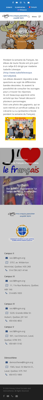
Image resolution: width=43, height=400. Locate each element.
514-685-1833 (15, 293)
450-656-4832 (15, 320)
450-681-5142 (15, 343)
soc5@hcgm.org (17, 331)
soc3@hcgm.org (17, 280)
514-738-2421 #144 (17, 270)
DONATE (9, 7)
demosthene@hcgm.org (21, 362)
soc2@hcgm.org (17, 257)
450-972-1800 (15, 374)
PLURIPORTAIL (20, 7)
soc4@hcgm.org (17, 308)
